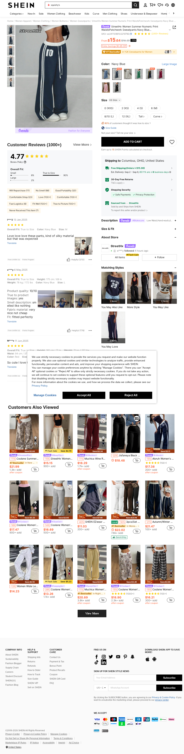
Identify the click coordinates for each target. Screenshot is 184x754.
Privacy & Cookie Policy (163, 697)
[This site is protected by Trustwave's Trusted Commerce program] (96, 730)
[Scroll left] (169, 13)
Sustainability (12, 659)
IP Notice (34, 742)
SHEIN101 (10, 680)
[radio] (106, 74)
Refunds (31, 666)
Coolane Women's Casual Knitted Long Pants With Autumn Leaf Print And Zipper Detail (126, 589)
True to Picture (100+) (64, 203)
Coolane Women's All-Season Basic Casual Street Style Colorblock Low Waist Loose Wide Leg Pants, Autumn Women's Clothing (160, 589)
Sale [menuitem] (41, 13)
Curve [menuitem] (96, 13)
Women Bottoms (60, 21)
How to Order (33, 670)
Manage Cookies (58, 734)
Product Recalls (57, 670)
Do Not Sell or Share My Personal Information (27, 738)
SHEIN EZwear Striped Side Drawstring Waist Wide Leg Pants (92, 521)
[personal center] (145, 5)
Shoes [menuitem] (124, 13)
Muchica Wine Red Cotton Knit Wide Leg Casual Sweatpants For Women (92, 458)
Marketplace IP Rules (15, 742)
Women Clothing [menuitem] (56, 13)
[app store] (147, 661)
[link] (152, 5)
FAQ (52, 683)
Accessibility (49, 742)
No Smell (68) (42, 190)
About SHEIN (11, 655)
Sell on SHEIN (34, 687)
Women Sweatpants (80, 21)
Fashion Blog (11, 685)
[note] (24, 451)
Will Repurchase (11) (19, 190)
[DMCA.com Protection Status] (105, 730)
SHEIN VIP (32, 683)
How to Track (33, 674)
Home (10, 21)
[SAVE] (172, 142)
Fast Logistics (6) (17, 203)
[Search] (135, 5)
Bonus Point (55, 666)
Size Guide (32, 679)
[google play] (154, 661)
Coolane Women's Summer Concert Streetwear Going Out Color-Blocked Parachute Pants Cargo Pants (58, 589)
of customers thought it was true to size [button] (127, 123)
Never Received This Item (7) (23, 210)
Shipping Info (33, 657)
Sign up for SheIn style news (111, 671)
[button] (167, 5)
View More (92, 613)
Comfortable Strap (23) (20, 197)
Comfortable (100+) (67, 197)
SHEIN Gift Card (57, 679)
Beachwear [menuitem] (75, 13)
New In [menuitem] (31, 13)
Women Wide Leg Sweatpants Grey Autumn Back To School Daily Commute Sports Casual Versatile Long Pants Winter (24, 586)
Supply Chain (12, 667)
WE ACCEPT (100, 713)
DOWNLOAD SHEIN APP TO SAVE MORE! (162, 651)
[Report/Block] (90, 259)
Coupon (54, 674)
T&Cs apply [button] (117, 182)
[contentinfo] (138, 721)
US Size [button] (113, 100)
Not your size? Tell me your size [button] (117, 133)
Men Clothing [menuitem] (110, 13)
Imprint (61, 742)
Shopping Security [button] (120, 190)
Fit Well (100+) (40, 203)
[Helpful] (68, 259)
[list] (117, 659)
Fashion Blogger (13, 663)
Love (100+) (44, 197)
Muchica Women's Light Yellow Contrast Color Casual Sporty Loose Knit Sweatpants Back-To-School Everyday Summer (92, 589)
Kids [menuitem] (87, 13)
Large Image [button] (169, 64)
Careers (9, 672)
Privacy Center (12, 734)
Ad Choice (74, 742)
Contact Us (55, 657)
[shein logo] (21, 5)
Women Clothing (41, 21)
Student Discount (13, 676)
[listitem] (113, 288)
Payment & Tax (57, 661)
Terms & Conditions (63, 738)
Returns (31, 661)
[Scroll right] (173, 13)
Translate (12, 243)
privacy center (162, 700)
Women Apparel (23, 21)
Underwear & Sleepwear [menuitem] (144, 13)
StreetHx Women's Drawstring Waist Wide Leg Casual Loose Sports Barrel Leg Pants (58, 458)
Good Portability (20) (65, 190)
